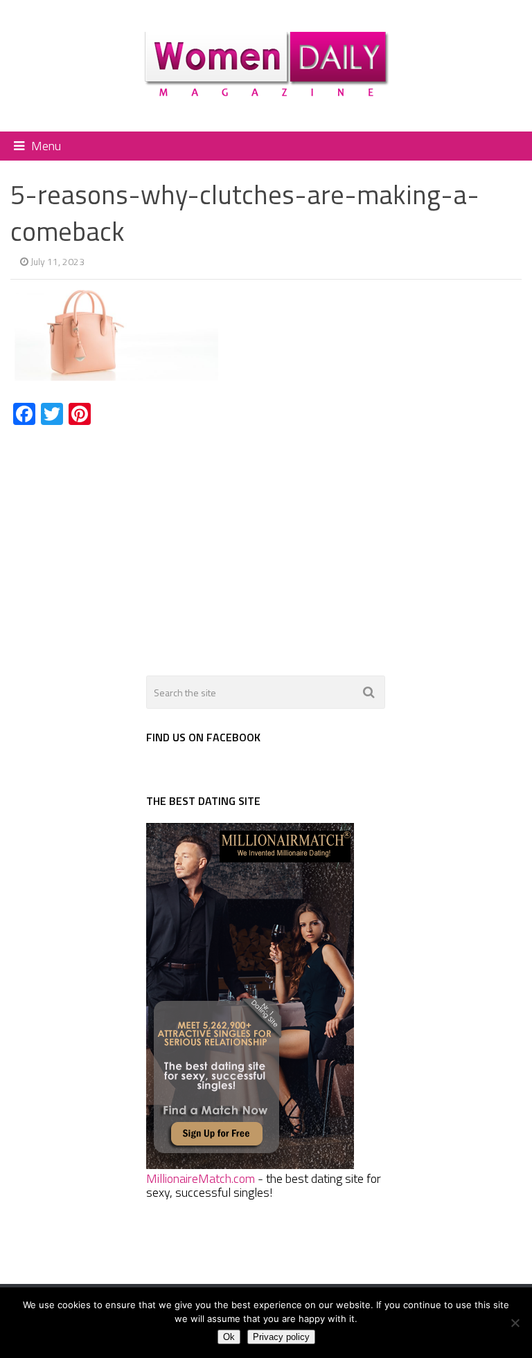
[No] (515, 1323)
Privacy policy (281, 1337)
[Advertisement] (126, 543)
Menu (46, 145)
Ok (229, 1337)
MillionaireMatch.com (200, 1178)
